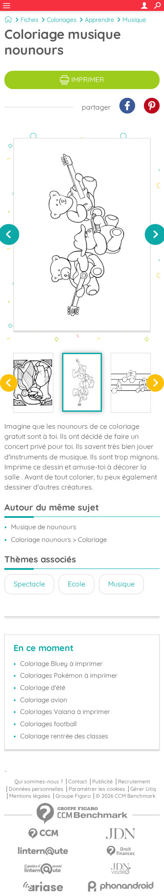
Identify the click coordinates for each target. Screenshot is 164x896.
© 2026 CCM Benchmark (125, 796)
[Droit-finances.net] (121, 851)
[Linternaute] (43, 851)
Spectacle (29, 583)
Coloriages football (48, 724)
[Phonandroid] (121, 886)
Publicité (102, 782)
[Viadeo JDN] (121, 868)
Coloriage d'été (42, 687)
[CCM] (43, 833)
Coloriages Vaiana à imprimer (65, 711)
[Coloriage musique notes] (131, 383)
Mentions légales (29, 796)
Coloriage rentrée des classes (64, 736)
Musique (134, 20)
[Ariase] (43, 886)
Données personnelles (36, 789)
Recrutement (134, 782)
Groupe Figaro (73, 796)
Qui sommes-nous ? (38, 782)
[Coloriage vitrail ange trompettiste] (33, 383)
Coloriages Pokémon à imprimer (69, 675)
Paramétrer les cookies (97, 789)
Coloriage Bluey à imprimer (61, 663)
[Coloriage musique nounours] (82, 382)
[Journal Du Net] (121, 833)
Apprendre (99, 20)
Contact (77, 782)
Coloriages (62, 20)
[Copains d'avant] (43, 868)
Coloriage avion (43, 700)
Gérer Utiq (143, 789)
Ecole (76, 583)
